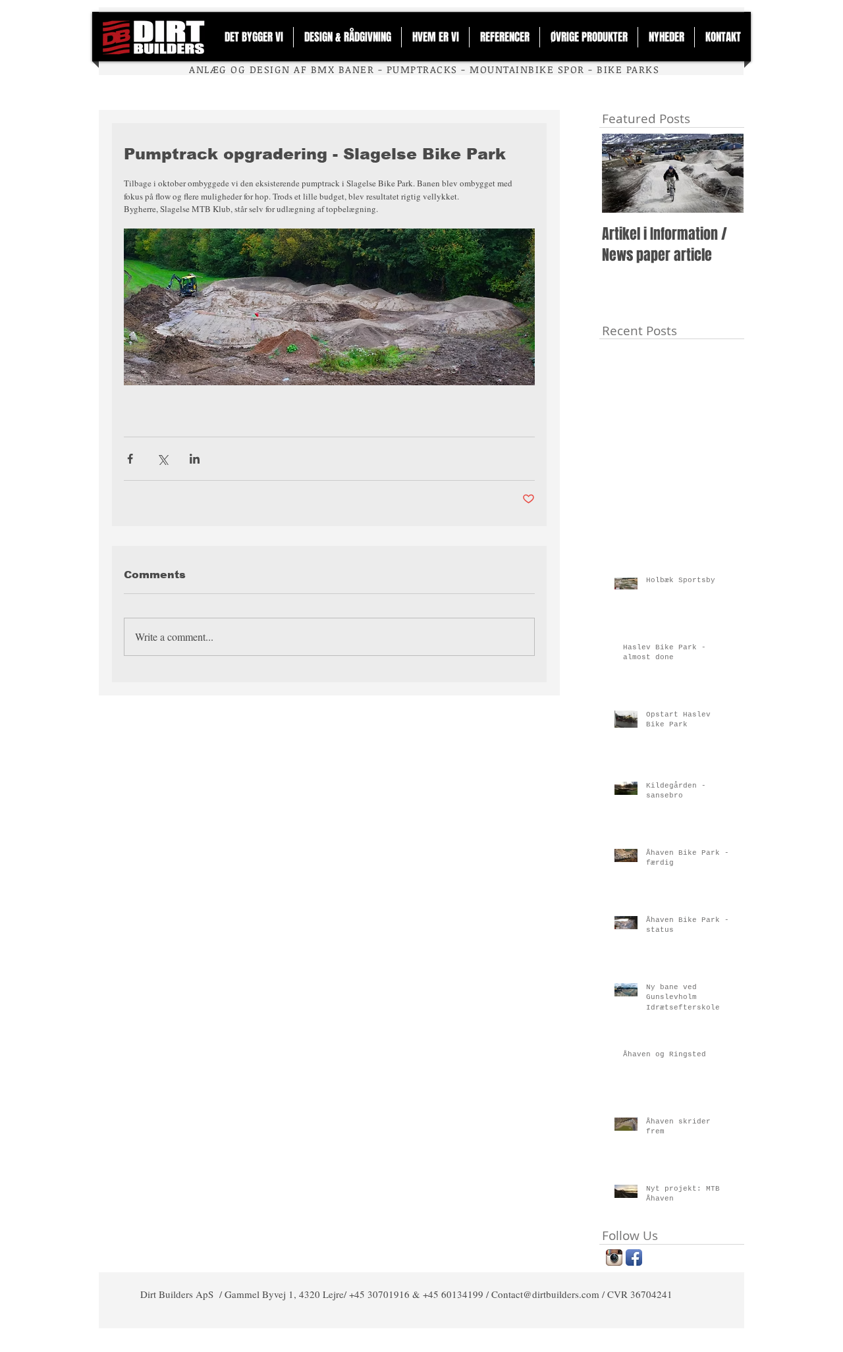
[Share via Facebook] (130, 458)
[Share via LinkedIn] (194, 458)
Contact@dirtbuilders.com (545, 1294)
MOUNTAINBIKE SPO (524, 69)
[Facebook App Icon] (634, 1257)
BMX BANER (342, 69)
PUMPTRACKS (422, 69)
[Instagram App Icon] (614, 1257)
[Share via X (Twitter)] (162, 458)
